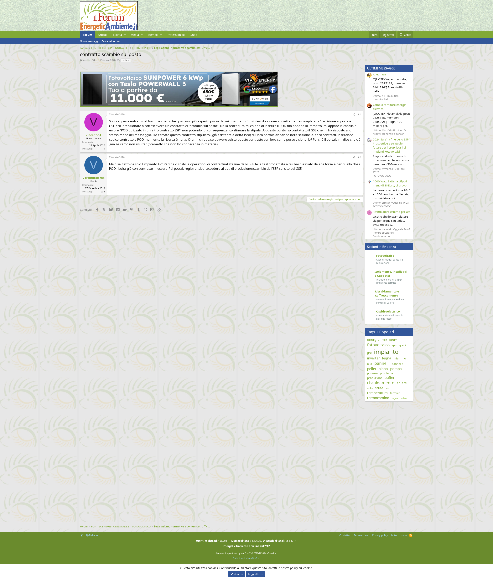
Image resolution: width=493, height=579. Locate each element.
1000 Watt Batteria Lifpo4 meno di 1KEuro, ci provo (390, 183)
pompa (396, 368)
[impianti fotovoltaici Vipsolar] (179, 106)
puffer (389, 377)
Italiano (93, 535)
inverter (373, 358)
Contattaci (345, 535)
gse (369, 353)
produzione (374, 378)
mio (403, 358)
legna (386, 358)
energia (373, 339)
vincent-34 (89, 60)
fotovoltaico (378, 345)
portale (125, 60)
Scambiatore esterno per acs (391, 212)
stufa (379, 388)
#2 (359, 157)
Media (135, 35)
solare (402, 383)
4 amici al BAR (380, 99)
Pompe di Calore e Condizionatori (383, 234)
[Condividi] (354, 114)
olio (369, 364)
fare (384, 340)
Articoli (102, 35)
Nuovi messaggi (89, 41)
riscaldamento (380, 382)
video (404, 398)
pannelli (381, 363)
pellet (371, 368)
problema (386, 373)
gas (394, 345)
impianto (386, 352)
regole (395, 398)
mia (395, 358)
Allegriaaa (379, 74)
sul (387, 388)
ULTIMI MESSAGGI (381, 68)
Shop (193, 35)
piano (383, 368)
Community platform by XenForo (246, 553)
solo (370, 388)
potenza (372, 373)
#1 (359, 114)
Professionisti (176, 35)
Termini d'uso (361, 535)
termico (395, 393)
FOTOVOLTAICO (382, 175)
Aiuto (394, 535)
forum (393, 340)
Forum (87, 35)
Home (403, 535)
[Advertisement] (195, 244)
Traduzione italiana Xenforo (246, 558)
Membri (153, 35)
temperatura (377, 392)
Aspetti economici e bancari (388, 133)
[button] (125, 34)
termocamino (378, 397)
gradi (402, 345)
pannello (397, 364)
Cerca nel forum (110, 41)
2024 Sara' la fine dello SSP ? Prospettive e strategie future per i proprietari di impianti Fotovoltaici (392, 145)
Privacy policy (380, 535)
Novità (117, 35)
